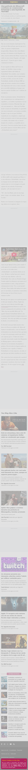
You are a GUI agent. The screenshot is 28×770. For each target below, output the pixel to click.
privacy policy (17, 765)
